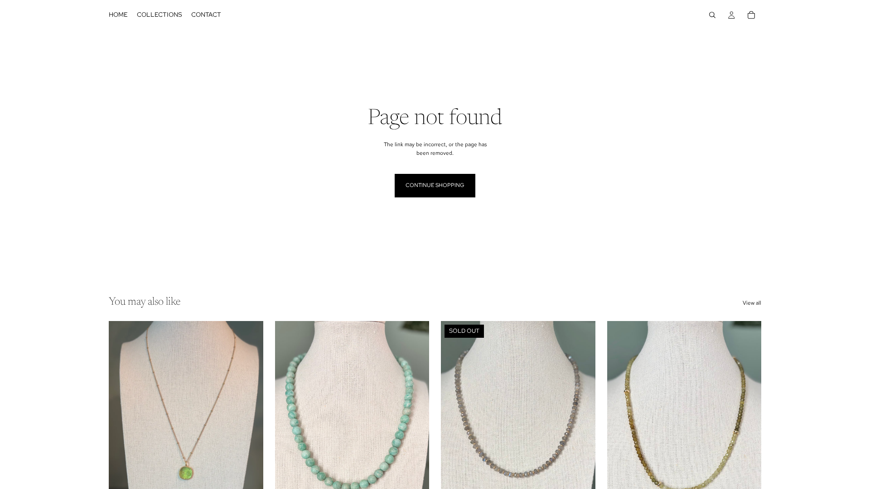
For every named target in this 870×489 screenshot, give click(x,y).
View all (752, 303)
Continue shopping (435, 185)
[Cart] (751, 15)
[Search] (712, 15)
